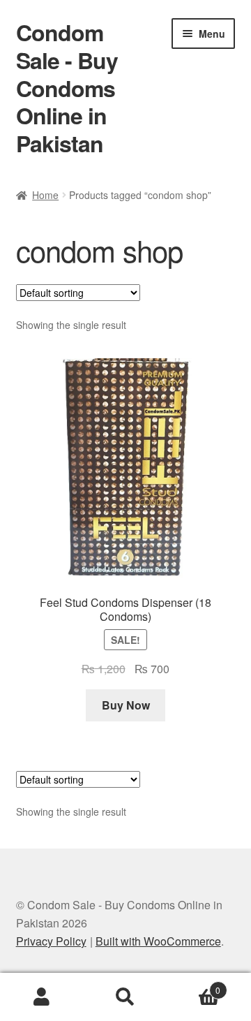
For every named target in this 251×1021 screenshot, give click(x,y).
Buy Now (126, 705)
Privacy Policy (51, 941)
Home (45, 195)
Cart (193, 985)
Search (125, 997)
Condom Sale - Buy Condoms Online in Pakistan (67, 87)
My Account (42, 997)
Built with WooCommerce (158, 941)
